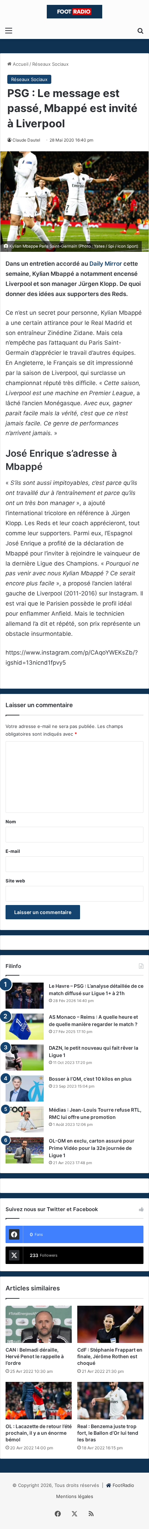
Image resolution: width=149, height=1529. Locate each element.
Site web (15, 880)
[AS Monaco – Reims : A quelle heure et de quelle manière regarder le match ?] (25, 1027)
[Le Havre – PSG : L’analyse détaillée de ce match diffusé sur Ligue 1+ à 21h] (25, 996)
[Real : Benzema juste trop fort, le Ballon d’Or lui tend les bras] (110, 1400)
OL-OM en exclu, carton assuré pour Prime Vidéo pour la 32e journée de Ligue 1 (91, 1148)
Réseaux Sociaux (50, 64)
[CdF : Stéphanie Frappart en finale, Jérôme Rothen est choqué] (110, 1324)
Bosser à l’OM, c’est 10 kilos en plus (90, 1079)
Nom (11, 821)
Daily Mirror (105, 263)
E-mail (13, 851)
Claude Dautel (26, 140)
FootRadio (123, 1485)
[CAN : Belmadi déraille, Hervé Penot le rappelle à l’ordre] (39, 1324)
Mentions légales (74, 1496)
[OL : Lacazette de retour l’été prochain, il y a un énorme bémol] (39, 1400)
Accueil (19, 64)
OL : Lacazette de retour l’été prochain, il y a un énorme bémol (39, 1432)
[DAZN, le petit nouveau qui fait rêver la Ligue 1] (25, 1057)
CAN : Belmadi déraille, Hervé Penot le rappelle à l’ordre (35, 1356)
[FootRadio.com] (74, 11)
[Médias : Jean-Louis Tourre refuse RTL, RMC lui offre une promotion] (25, 1119)
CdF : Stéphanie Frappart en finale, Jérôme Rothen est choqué (109, 1356)
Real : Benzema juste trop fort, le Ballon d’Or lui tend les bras (107, 1432)
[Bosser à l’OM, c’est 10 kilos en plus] (25, 1088)
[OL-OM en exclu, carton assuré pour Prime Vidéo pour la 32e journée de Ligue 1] (25, 1150)
